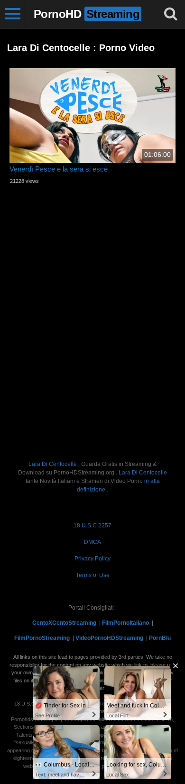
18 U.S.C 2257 (92, 525)
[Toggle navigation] (13, 14)
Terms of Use (93, 575)
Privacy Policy (92, 558)
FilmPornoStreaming (42, 638)
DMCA (92, 542)
